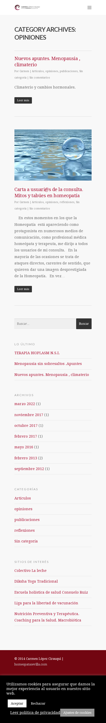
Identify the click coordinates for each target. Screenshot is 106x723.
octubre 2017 (26, 426)
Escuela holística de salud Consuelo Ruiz (51, 592)
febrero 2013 (25, 458)
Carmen (24, 71)
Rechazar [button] (38, 703)
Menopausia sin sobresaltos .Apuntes (48, 364)
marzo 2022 (24, 404)
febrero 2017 (25, 436)
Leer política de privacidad (35, 712)
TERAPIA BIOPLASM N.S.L (36, 353)
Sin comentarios (39, 77)
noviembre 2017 (28, 415)
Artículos (38, 71)
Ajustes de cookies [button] (77, 713)
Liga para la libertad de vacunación (46, 603)
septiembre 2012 (29, 469)
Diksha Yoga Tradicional (36, 581)
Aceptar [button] (17, 703)
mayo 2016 (23, 447)
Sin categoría (26, 541)
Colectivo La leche (30, 571)
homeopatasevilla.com (30, 664)
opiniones (51, 71)
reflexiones (67, 202)
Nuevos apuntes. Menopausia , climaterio (51, 375)
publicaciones (69, 71)
